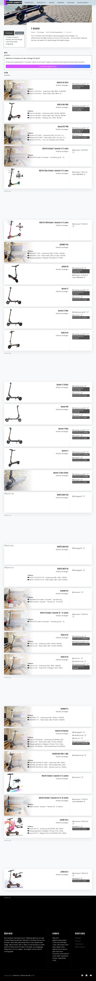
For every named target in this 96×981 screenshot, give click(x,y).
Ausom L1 (65, 450)
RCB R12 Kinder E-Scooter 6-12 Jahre (55, 148)
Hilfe (5, 52)
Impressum (79, 944)
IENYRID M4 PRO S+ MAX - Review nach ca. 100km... (48, 767)
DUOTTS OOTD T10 (62, 568)
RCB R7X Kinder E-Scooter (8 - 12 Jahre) (54, 613)
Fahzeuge (9, 33)
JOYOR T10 (64, 266)
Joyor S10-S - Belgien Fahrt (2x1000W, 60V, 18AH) (48, 833)
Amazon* (77, 592)
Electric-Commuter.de (22, 975)
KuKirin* (77, 658)
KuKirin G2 (64, 635)
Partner (78, 941)
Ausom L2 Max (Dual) (60, 472)
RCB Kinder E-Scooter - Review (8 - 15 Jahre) (46, 602)
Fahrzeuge (29, 2)
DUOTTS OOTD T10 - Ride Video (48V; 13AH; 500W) (48, 580)
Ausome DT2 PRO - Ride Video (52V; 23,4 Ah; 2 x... (48, 138)
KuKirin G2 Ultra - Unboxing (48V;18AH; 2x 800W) (47, 91)
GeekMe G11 (64, 591)
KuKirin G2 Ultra (62, 82)
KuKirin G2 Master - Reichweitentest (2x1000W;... (48, 746)
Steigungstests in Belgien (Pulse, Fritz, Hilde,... (47, 744)
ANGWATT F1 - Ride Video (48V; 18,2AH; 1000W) (47, 720)
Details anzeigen (62, 85)
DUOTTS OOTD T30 (62, 495)
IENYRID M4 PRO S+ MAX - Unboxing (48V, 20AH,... (48, 762)
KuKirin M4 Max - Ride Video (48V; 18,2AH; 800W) (47, 115)
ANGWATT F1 (64, 709)
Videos (51, 2)
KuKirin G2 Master (61, 731)
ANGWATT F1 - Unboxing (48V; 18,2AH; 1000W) (46, 717)
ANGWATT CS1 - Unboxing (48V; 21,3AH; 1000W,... (47, 253)
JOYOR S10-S (64, 820)
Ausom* (77, 135)
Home (33, 32)
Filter (6, 72)
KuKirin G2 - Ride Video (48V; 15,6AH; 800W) (46, 646)
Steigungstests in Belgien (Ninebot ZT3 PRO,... (47, 258)
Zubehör (60, 2)
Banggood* (78, 496)
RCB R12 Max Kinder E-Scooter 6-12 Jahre (53, 170)
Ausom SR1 (64, 406)
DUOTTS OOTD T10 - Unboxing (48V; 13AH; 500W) (48, 577)
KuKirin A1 (64, 332)
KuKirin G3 (64, 657)
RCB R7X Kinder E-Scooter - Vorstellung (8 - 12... (47, 622)
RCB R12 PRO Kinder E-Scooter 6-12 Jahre (53, 222)
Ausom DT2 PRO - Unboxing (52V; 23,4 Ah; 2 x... (47, 135)
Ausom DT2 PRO (63, 126)
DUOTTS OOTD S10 (62, 546)
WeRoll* (77, 827)
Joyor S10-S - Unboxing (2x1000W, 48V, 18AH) (46, 829)
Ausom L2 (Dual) (62, 384)
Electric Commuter (14, 2)
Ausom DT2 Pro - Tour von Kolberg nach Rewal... (47, 140)
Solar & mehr (82, 2)
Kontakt (78, 938)
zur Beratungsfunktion (48, 66)
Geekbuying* (79, 268)
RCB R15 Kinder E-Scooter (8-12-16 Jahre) (53, 798)
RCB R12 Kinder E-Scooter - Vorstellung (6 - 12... (47, 157)
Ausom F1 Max (63, 428)
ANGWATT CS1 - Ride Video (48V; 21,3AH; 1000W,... (48, 256)
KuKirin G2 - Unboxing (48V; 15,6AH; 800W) (45, 644)
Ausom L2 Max (63, 310)
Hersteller (19, 33)
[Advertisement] (48, 205)
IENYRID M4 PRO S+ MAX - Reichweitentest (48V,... (48, 765)
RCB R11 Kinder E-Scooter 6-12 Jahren (55, 776)
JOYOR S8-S (64, 872)
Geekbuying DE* (80, 84)
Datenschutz (80, 947)
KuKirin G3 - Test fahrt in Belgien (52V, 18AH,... (46, 668)
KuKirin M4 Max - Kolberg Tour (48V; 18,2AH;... (46, 118)
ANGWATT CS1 (64, 244)
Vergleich (41, 2)
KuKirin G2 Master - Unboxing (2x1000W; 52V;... (47, 740)
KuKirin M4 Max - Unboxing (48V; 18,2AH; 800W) (47, 113)
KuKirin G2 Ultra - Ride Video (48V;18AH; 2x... (46, 93)
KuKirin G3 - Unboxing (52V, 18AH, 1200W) (45, 666)
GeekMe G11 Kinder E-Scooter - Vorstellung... (46, 599)
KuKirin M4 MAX (62, 104)
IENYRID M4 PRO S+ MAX (60, 754)
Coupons (70, 2)
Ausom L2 (65, 288)
